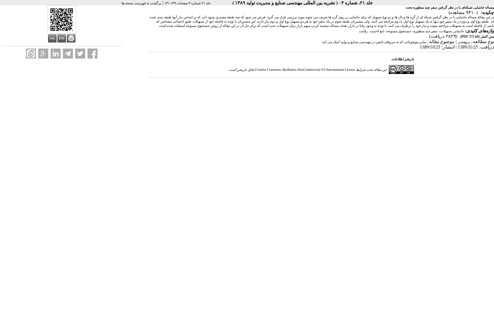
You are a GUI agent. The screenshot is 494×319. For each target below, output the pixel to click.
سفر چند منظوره (425, 31)
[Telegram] (68, 54)
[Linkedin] (56, 54)
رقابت (363, 31)
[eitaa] (31, 54)
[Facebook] (92, 54)
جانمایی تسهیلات (452, 31)
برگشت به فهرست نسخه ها (141, 3)
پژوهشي (464, 42)
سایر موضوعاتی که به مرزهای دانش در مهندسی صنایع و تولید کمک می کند (374, 42)
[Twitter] (80, 54)
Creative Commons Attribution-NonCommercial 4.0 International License (305, 70)
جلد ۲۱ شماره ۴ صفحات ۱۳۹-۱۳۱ (187, 3)
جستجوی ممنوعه (399, 31)
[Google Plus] (43, 54)
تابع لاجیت (377, 31)
